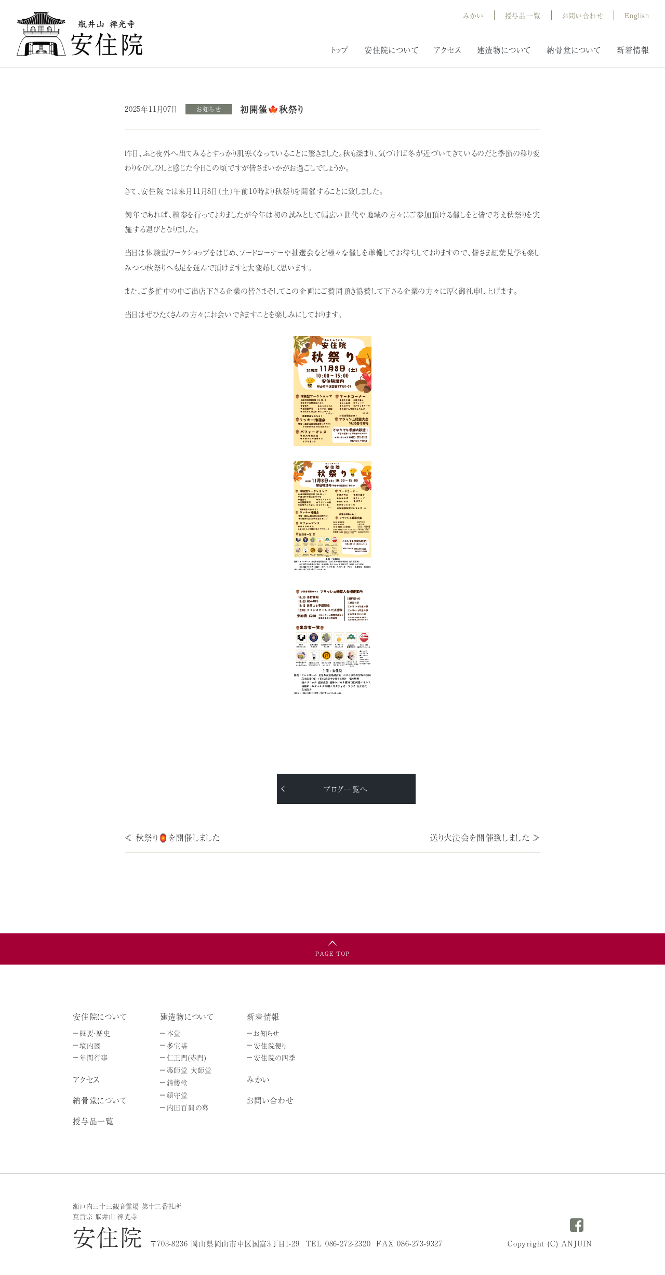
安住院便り (270, 1045)
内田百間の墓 (188, 1107)
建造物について (504, 49)
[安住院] (79, 32)
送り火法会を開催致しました (479, 837)
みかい (473, 15)
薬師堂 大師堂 (189, 1070)
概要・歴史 (95, 1033)
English (636, 15)
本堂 (174, 1033)
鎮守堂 (177, 1095)
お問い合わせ (583, 15)
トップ (339, 49)
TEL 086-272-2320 (338, 1243)
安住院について (391, 49)
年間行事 (93, 1057)
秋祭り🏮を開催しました (178, 837)
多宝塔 (177, 1045)
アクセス (447, 49)
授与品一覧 (93, 1120)
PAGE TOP (332, 953)
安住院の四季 (275, 1057)
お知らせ (208, 109)
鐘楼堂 (177, 1082)
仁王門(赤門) (187, 1057)
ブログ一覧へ (346, 789)
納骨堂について (574, 49)
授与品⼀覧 (523, 15)
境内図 (90, 1045)
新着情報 (633, 49)
